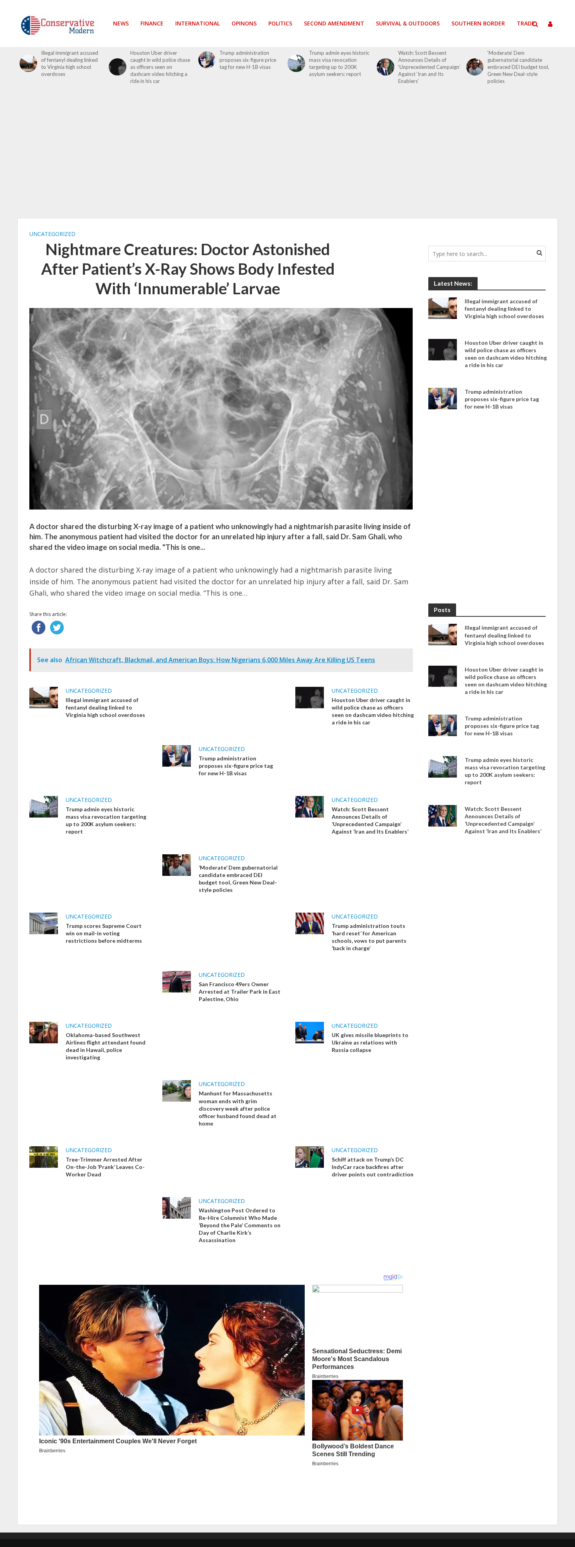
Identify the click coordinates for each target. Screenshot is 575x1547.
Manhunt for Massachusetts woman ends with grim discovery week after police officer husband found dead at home (238, 1108)
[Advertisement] (287, 156)
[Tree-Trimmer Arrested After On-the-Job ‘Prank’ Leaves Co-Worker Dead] (43, 1156)
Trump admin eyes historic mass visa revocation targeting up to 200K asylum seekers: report (339, 63)
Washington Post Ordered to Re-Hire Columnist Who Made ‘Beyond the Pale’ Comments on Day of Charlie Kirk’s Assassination (239, 1225)
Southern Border (478, 23)
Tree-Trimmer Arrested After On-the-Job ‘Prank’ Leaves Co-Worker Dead (105, 1167)
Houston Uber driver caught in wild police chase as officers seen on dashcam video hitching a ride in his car (160, 67)
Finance (152, 23)
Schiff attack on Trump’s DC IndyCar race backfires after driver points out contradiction (372, 1167)
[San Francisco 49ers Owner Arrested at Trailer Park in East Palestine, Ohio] (176, 981)
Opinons (244, 23)
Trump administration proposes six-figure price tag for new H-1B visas (247, 60)
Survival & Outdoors (408, 23)
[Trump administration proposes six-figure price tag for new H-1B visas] (207, 60)
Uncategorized (52, 234)
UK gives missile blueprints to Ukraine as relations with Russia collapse (370, 1042)
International (197, 23)
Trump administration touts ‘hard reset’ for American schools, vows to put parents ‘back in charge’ (369, 936)
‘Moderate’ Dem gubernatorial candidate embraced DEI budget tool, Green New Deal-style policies (518, 67)
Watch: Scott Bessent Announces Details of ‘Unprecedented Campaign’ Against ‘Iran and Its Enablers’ (429, 67)
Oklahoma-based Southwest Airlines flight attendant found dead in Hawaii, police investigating (106, 1046)
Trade (526, 23)
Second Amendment (334, 23)
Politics (280, 23)
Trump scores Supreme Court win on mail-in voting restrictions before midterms (104, 933)
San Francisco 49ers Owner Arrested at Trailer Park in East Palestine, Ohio (239, 991)
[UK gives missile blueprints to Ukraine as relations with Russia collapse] (309, 1032)
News (121, 23)
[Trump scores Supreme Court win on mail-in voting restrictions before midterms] (43, 922)
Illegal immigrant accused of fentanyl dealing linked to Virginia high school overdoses (69, 63)
